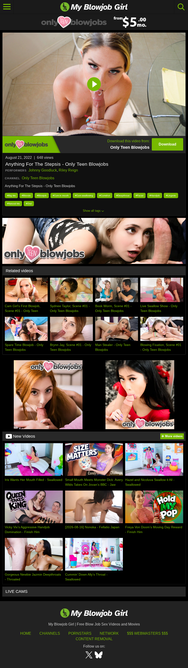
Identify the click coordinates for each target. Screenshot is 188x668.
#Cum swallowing (84, 195)
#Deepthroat (123, 195)
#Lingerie (171, 195)
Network (109, 633)
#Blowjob (42, 195)
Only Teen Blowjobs (38, 178)
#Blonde (26, 195)
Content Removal (94, 639)
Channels (49, 633)
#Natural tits (13, 203)
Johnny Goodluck (42, 170)
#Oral (29, 203)
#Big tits (11, 195)
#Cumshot (104, 195)
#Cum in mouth (61, 195)
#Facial (139, 195)
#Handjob (154, 195)
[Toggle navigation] (7, 7)
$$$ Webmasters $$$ (147, 633)
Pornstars (79, 633)
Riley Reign (68, 170)
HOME (25, 633)
